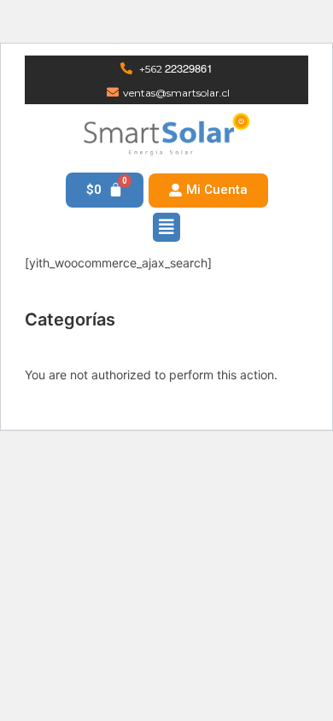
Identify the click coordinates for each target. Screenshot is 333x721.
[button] (208, 190)
